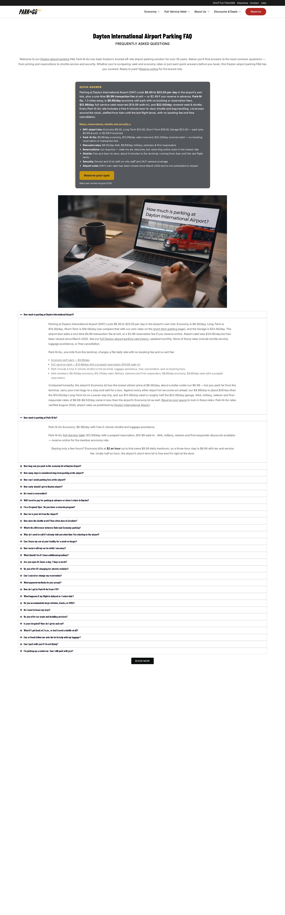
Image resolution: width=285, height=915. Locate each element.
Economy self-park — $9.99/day (70, 360)
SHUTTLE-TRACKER (224, 2)
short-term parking (165, 329)
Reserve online (148, 69)
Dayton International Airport (131, 405)
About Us (200, 11)
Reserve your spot (97, 175)
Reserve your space (174, 400)
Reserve (256, 11)
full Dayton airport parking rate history (124, 338)
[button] (158, 11)
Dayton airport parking (54, 59)
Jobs (263, 2)
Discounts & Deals (226, 11)
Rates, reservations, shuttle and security (104, 124)
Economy (150, 11)
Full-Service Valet (175, 11)
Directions (242, 2)
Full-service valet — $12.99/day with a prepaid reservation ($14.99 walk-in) (95, 364)
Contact (254, 2)
